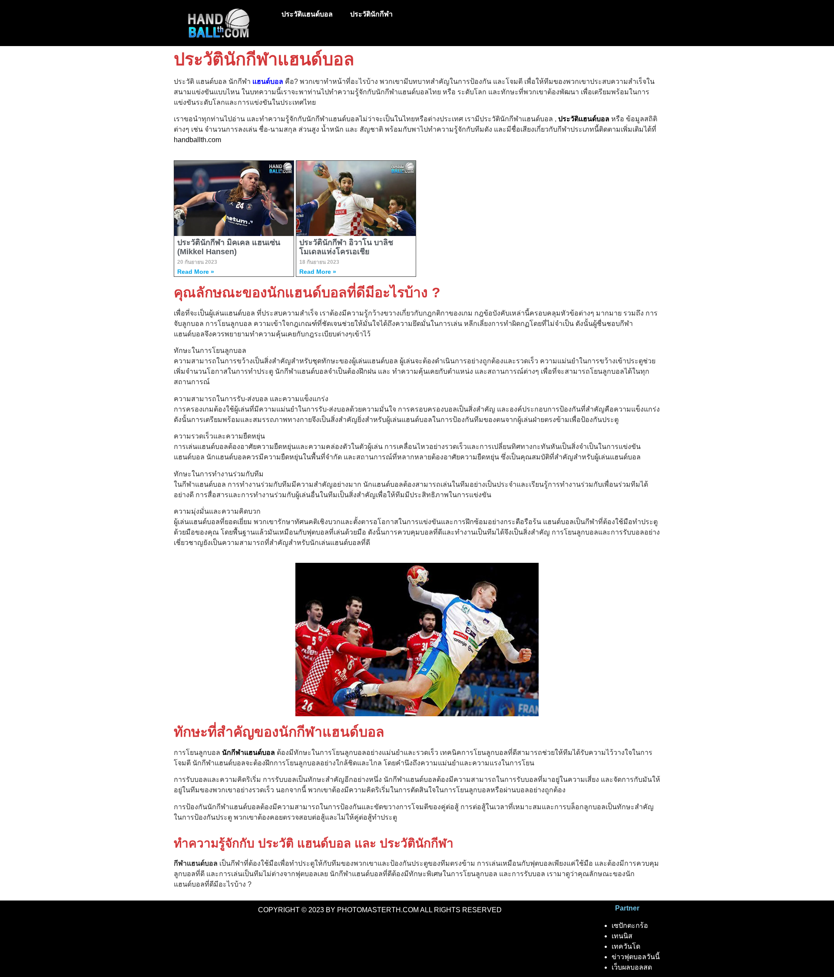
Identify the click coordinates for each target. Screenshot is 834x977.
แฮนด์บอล (267, 81)
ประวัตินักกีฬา (371, 14)
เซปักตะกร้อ (630, 925)
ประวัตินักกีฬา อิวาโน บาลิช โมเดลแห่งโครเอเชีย (346, 247)
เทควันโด (626, 946)
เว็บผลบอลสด (632, 967)
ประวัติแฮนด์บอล (307, 14)
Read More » (195, 271)
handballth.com (197, 139)
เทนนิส (622, 936)
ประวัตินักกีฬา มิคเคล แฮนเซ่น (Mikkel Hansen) (228, 247)
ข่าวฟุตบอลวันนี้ (636, 956)
